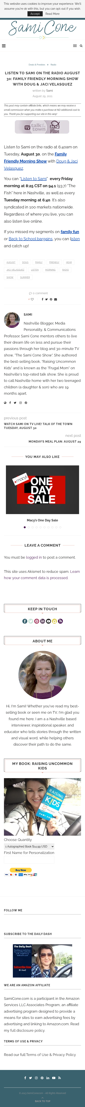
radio (65, 270)
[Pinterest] (36, 621)
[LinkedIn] (42, 621)
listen (35, 270)
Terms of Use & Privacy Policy (51, 1055)
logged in (34, 557)
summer (25, 277)
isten (75, 238)
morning (50, 270)
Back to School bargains (31, 238)
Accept (35, 13)
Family (38, 262)
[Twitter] (30, 621)
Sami (49, 90)
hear (69, 262)
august (11, 262)
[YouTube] (48, 621)
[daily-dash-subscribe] (42, 961)
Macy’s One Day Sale (42, 520)
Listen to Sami (34, 178)
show (10, 277)
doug (25, 262)
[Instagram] (54, 621)
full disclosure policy (27, 1030)
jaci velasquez (15, 270)
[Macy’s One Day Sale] (42, 489)
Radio (53, 64)
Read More (52, 13)
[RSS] (60, 621)
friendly (54, 262)
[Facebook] (24, 621)
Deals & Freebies (37, 64)
